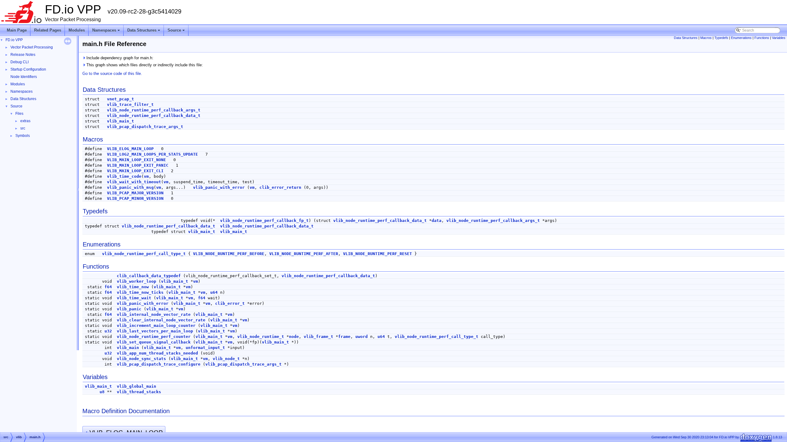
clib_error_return (280, 187)
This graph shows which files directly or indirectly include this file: (144, 65)
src (22, 128)
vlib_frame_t (318, 336)
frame (344, 336)
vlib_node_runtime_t (260, 336)
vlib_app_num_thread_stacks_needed (157, 353)
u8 (102, 392)
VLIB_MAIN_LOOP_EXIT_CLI (135, 171)
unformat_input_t (205, 347)
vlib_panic (129, 309)
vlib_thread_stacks (139, 392)
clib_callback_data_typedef (149, 275)
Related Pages (47, 30)
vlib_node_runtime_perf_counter (154, 336)
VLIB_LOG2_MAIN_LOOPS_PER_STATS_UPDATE (152, 154)
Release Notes (22, 54)
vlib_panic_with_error (219, 187)
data (436, 220)
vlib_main (128, 347)
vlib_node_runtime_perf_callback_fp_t (264, 220)
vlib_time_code (124, 176)
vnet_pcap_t (120, 99)
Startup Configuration (28, 69)
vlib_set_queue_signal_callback (154, 342)
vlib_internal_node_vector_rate (154, 314)
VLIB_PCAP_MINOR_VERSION (135, 198)
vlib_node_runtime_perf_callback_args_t (153, 110)
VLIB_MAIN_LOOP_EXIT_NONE (136, 159)
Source (177, 32)
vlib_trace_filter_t (130, 104)
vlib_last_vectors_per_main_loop (155, 331)
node (294, 336)
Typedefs (721, 38)
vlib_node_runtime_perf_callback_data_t (153, 115)
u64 (214, 292)
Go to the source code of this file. (112, 73)
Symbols (22, 136)
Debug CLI (19, 62)
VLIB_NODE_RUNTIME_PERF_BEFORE (228, 253)
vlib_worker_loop (136, 281)
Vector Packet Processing (31, 47)
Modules (77, 30)
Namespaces (106, 32)
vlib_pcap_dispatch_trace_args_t (145, 126)
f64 (108, 287)
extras (25, 121)
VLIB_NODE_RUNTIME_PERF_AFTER (303, 253)
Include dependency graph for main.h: (119, 58)
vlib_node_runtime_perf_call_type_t (144, 253)
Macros (706, 38)
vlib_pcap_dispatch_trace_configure (158, 364)
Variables (778, 38)
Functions (761, 38)
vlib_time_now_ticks (140, 292)
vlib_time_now (133, 287)
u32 (108, 331)
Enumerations (741, 38)
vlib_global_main (136, 386)
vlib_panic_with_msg (130, 187)
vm (146, 176)
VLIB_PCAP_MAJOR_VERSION (135, 193)
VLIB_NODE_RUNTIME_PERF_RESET (377, 253)
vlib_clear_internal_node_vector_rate (161, 320)
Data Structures (144, 32)
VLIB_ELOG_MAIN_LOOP (130, 148)
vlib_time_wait (134, 298)
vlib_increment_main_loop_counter (156, 325)
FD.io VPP (14, 40)
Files (19, 113)
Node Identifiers (23, 77)
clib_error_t (230, 303)
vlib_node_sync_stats (141, 358)
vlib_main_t (120, 121)
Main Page (17, 30)
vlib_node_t (226, 358)
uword (361, 336)
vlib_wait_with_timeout (134, 182)
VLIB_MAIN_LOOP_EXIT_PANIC (137, 165)
